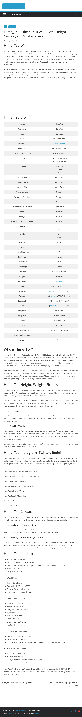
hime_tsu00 (55, 306)
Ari (18, 41)
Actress (56, 143)
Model (62, 143)
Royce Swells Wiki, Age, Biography (18, 682)
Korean (59, 281)
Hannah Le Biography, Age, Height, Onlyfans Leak (64, 684)
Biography (12, 27)
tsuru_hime (54, 291)
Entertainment (15, 14)
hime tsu (53, 296)
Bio (6, 27)
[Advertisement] (41, 97)
